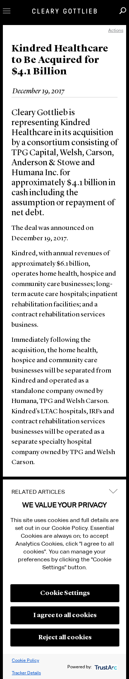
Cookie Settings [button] (65, 593)
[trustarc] (105, 667)
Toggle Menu (6, 11)
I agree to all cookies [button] (65, 615)
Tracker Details (26, 672)
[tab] (64, 492)
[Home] (64, 11)
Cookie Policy (25, 660)
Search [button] (122, 10)
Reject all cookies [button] (65, 637)
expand (113, 491)
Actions (115, 30)
